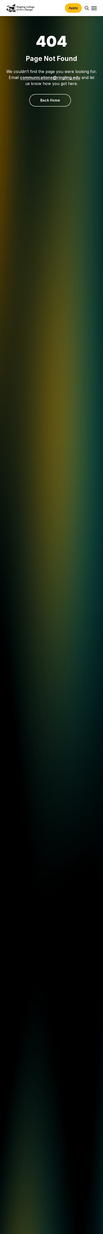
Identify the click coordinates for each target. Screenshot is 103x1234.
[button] (94, 8)
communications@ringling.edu (50, 77)
